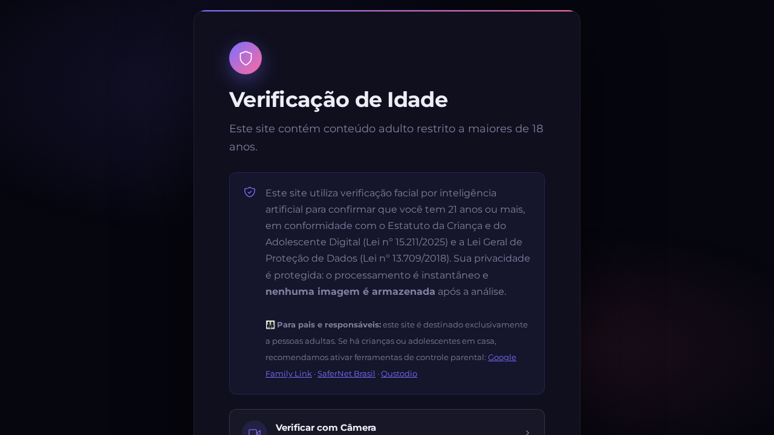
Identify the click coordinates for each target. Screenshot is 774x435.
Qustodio (399, 373)
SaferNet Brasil (346, 373)
